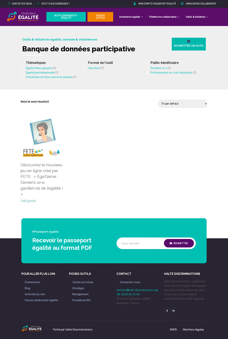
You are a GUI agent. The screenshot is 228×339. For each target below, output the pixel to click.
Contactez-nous (130, 282)
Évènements (32, 282)
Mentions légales (193, 329)
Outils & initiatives (195, 17)
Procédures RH (81, 300)
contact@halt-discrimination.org (137, 290)
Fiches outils (100, 16)
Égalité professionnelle (40, 72)
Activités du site (35, 294)
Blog (27, 288)
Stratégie (78, 288)
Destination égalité (129, 17)
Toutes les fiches (82, 282)
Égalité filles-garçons (39, 68)
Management (80, 294)
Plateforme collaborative (163, 17)
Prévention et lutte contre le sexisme (49, 77)
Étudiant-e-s (159, 68)
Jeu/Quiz (94, 68)
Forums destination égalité (41, 300)
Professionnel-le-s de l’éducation (172, 72)
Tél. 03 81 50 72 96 (128, 294)
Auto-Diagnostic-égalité (66, 16)
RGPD (173, 329)
